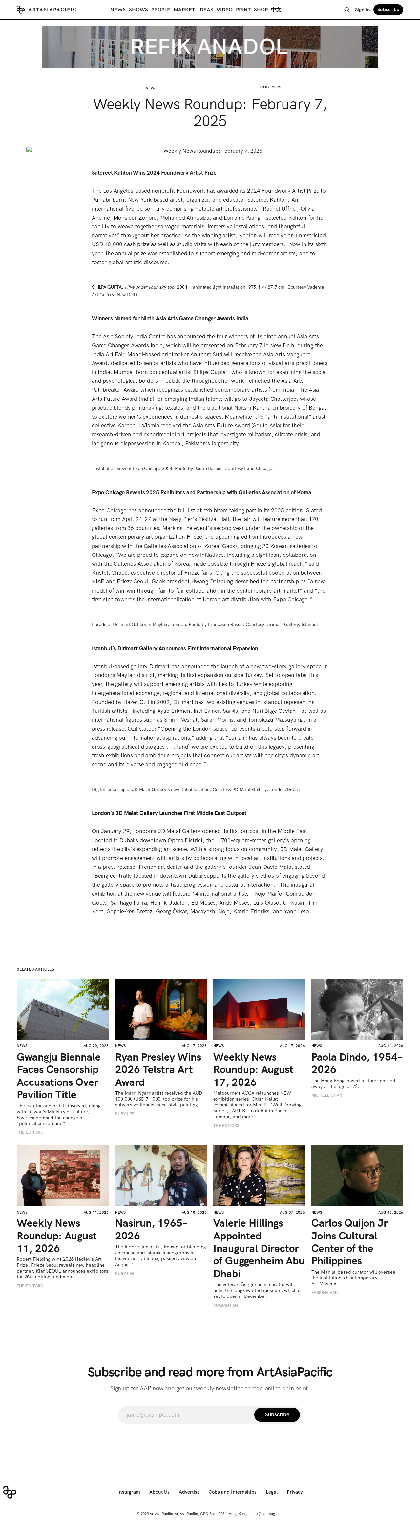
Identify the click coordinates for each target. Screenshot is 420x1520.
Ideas (205, 9)
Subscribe (388, 9)
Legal (272, 1492)
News (118, 9)
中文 (276, 9)
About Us (159, 1492)
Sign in (362, 10)
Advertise (189, 1492)
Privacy (295, 1492)
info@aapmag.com (267, 1513)
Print (243, 9)
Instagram (128, 1492)
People (160, 9)
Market (184, 9)
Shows (138, 9)
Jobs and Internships (233, 1492)
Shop (261, 9)
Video (225, 9)
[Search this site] (347, 10)
